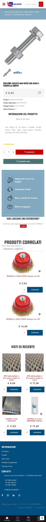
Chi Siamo (5, 451)
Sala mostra (5, 459)
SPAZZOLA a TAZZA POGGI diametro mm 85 (23, 276)
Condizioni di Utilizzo (25, 507)
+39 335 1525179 (10, 482)
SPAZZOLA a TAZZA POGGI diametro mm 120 (23, 319)
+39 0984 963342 (10, 480)
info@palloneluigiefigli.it (11, 490)
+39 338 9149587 (10, 485)
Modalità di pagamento (9, 462)
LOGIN (23, 226)
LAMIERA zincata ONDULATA (11, 420)
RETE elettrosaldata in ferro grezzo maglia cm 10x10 (34, 378)
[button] (41, 4)
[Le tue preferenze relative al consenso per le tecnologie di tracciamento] (42, 518)
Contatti (4, 455)
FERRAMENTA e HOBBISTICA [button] (13, 249)
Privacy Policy (39, 507)
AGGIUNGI (35, 290)
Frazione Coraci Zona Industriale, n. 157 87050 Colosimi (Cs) (23, 475)
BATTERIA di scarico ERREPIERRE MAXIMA (34, 420)
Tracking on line (7, 466)
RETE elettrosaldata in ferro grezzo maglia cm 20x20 (11, 378)
